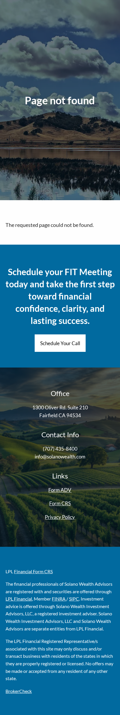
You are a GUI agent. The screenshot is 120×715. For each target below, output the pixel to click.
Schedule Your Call (60, 343)
